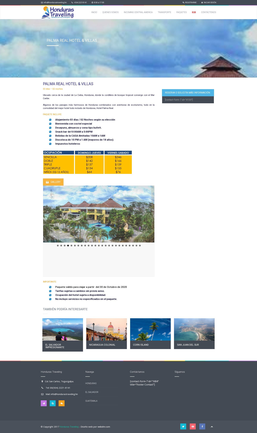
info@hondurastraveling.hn (55, 2)
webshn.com (104, 426)
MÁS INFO (63, 329)
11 (92, 245)
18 (116, 245)
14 (102, 245)
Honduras (91, 383)
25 (140, 245)
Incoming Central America (138, 12)
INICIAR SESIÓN (210, 2)
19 (119, 245)
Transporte (164, 12)
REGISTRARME (190, 2)
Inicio (94, 12)
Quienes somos (110, 12)
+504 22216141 (80, 2)
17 (112, 245)
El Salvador (91, 392)
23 (133, 245)
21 (126, 245)
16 (109, 245)
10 (88, 245)
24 (136, 245)
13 (99, 245)
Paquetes (181, 12)
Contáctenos (209, 12)
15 (105, 245)
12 (95, 245)
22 (129, 245)
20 (123, 245)
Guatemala (91, 401)
